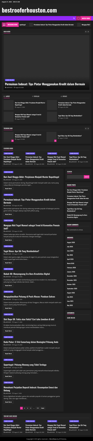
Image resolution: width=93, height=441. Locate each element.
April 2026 (70, 259)
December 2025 (72, 276)
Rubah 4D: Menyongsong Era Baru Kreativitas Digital (27, 273)
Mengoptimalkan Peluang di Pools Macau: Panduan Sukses (29, 296)
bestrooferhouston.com (29, 10)
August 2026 (71, 242)
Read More (9, 189)
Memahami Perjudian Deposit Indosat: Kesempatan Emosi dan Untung (31, 389)
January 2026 (71, 272)
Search (69, 172)
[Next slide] (88, 32)
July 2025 (70, 297)
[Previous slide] (86, 32)
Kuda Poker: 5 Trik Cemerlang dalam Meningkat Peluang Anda (31, 342)
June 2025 (70, 301)
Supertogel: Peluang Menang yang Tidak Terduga (25, 364)
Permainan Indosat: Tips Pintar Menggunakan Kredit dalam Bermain (48, 25)
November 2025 (72, 280)
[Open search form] (74, 18)
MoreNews (53, 439)
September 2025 (72, 288)
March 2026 (70, 263)
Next (42, 408)
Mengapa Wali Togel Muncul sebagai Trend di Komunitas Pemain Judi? (9, 117)
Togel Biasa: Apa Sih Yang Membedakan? (52, 117)
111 (38, 408)
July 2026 (70, 246)
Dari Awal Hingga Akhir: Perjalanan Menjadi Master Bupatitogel (9, 105)
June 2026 (70, 251)
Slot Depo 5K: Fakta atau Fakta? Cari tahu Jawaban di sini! (29, 319)
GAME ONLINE (10, 80)
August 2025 (71, 293)
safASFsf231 (9, 87)
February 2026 (71, 267)
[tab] (18, 96)
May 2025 (70, 305)
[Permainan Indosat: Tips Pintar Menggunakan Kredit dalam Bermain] (46, 62)
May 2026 (70, 255)
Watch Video (86, 18)
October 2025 (71, 284)
